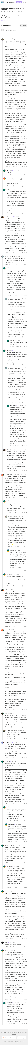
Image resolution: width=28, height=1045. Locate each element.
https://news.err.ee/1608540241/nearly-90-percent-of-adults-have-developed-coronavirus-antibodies (15, 693)
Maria (6, 942)
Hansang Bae (8, 742)
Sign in (24, 2)
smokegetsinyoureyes (12, 179)
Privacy (15, 1032)
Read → (3, 20)
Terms (19, 1032)
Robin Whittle (8, 39)
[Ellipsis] (26, 39)
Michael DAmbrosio (10, 256)
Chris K (8, 189)
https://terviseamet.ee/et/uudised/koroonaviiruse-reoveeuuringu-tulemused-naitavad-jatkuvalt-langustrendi (15, 701)
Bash (8, 449)
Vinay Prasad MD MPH (5, 12)
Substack (6, 1041)
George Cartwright (10, 474)
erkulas (7, 629)
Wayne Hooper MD (10, 845)
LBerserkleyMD (12, 516)
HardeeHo (9, 170)
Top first (24, 25)
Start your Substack (10, 1038)
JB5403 (7, 713)
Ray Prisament (8, 217)
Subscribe (19, 2)
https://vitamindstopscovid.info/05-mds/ (16, 90)
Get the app (22, 1038)
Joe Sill (6, 950)
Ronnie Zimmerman (12, 730)
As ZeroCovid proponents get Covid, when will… (12, 8)
